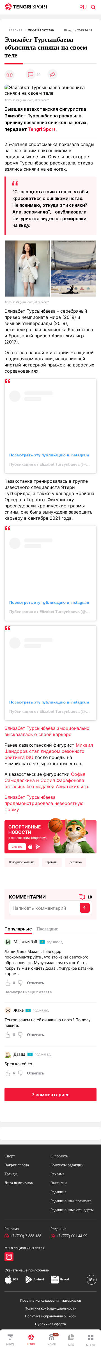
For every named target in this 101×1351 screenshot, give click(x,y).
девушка (76, 862)
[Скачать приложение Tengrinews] (50, 835)
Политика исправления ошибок (50, 1316)
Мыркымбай (25, 941)
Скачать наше (16, 1270)
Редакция (58, 1192)
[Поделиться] (52, 74)
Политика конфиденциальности (50, 1308)
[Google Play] (29, 1279)
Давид (19, 1054)
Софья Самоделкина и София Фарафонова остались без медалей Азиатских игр (46, 780)
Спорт (9, 1156)
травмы (52, 862)
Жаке (18, 1010)
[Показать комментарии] (31, 74)
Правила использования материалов (50, 1300)
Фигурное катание (21, 862)
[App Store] (8, 1279)
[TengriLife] (71, 1340)
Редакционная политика (70, 1201)
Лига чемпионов (18, 1183)
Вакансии (58, 1183)
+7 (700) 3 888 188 (25, 1236)
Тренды (10, 1174)
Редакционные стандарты (71, 1210)
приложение (38, 1270)
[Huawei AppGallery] (55, 1279)
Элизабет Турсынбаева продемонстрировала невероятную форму (44, 803)
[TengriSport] (31, 1340)
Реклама (57, 1174)
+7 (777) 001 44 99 (71, 1236)
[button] (90, 1340)
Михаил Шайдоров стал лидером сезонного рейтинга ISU (48, 751)
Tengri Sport (42, 129)
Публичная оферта (50, 1324)
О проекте (59, 1156)
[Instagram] (8, 1256)
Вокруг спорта (16, 1165)
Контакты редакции (67, 1165)
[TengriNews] (10, 1340)
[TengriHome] (51, 1340)
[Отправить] (85, 908)
